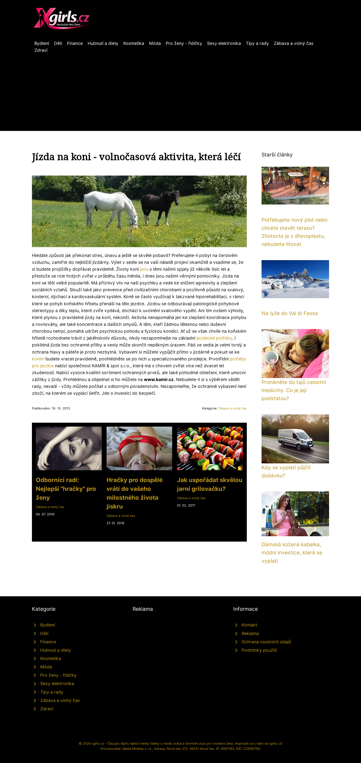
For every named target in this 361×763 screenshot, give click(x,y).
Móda (155, 43)
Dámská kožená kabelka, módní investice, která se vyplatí (292, 552)
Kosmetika (133, 43)
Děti (58, 43)
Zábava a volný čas (293, 43)
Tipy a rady (257, 43)
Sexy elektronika (224, 43)
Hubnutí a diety (103, 43)
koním (38, 358)
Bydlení (41, 43)
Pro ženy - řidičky (184, 43)
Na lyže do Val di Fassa (290, 313)
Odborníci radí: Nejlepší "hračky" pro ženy (66, 488)
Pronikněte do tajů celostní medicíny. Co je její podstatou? (294, 390)
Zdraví (40, 50)
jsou (144, 269)
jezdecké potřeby (214, 338)
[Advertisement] (180, 90)
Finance (75, 43)
